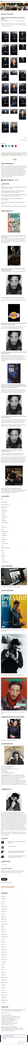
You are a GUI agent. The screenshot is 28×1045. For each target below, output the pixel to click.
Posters (3, 537)
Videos (2, 550)
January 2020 (3, 921)
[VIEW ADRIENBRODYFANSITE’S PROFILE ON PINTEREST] (8, 180)
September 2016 (4, 982)
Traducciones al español (5, 547)
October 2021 (3, 898)
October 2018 (3, 934)
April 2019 (3, 929)
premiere (15, 154)
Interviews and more (5, 504)
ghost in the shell (10, 154)
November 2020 (4, 908)
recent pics (19, 154)
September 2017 (4, 959)
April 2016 (3, 987)
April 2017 (3, 969)
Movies (3, 518)
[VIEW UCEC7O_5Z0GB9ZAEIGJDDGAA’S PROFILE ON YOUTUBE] (10, 180)
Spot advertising (5, 522)
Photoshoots (4, 535)
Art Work (3, 512)
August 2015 (3, 1002)
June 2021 (3, 901)
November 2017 (4, 954)
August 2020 (3, 911)
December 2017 (4, 952)
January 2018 (3, 949)
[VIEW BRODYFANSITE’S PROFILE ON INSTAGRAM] (6, 180)
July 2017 (3, 964)
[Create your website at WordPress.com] (14, 1)
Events (3, 554)
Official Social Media (12, 846)
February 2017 (4, 974)
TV (2, 524)
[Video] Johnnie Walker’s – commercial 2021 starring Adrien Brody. (13, 206)
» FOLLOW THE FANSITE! (6, 868)
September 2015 (4, 1000)
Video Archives (5, 561)
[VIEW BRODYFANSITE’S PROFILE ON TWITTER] (4, 180)
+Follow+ (4, 879)
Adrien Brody (4, 154)
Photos (12, 153)
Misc (3, 557)
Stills (3, 545)
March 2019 (3, 931)
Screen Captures (5, 543)
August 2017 (3, 962)
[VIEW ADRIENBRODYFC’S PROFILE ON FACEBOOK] (2, 180)
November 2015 (4, 995)
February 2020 (4, 919)
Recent (20, 153)
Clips (3, 552)
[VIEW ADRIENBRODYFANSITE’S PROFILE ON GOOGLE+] (14, 180)
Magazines (4, 533)
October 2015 (3, 997)
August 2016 (3, 984)
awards (3, 514)
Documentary (4, 516)
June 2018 (3, 939)
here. (5, 631)
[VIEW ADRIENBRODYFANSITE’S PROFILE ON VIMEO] (12, 180)
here (19, 586)
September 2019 (4, 924)
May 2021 (3, 903)
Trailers (3, 559)
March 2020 (3, 916)
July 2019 (3, 926)
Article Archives (4, 501)
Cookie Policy (4, 1038)
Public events (16, 153)
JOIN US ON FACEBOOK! (8, 887)
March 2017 (3, 972)
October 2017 (3, 957)
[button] (5, 36)
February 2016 (4, 992)
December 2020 (4, 906)
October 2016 (3, 979)
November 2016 (4, 977)
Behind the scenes (5, 531)
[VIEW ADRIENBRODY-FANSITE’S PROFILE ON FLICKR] (16, 180)
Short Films (4, 520)
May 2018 (3, 941)
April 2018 (3, 944)
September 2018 (4, 936)
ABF (2, 499)
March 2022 (3, 896)
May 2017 (3, 967)
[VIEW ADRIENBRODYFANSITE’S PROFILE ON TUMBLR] (18, 180)
